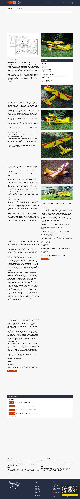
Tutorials (37, 486)
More (66, 2)
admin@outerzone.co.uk (46, 204)
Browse (49, 2)
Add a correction (12, 370)
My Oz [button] (70, 2)
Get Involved (55, 485)
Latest (45, 2)
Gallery (54, 2)
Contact (54, 489)
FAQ (63, 2)
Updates (37, 493)
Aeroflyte (46, 66)
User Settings (55, 486)
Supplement (12, 406)
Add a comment (45, 258)
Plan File (11, 402)
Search (41, 2)
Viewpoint (37, 489)
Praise (36, 492)
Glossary (54, 484)
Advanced (59, 2)
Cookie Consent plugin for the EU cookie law (70, 496)
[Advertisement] (40, 22)
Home (9, 12)
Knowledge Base (39, 491)
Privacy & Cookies (56, 488)
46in (43, 67)
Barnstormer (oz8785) (33, 201)
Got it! (70, 494)
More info (71, 492)
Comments (37, 495)
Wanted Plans (38, 488)
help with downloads (12, 416)
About (53, 481)
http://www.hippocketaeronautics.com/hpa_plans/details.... (55, 76)
